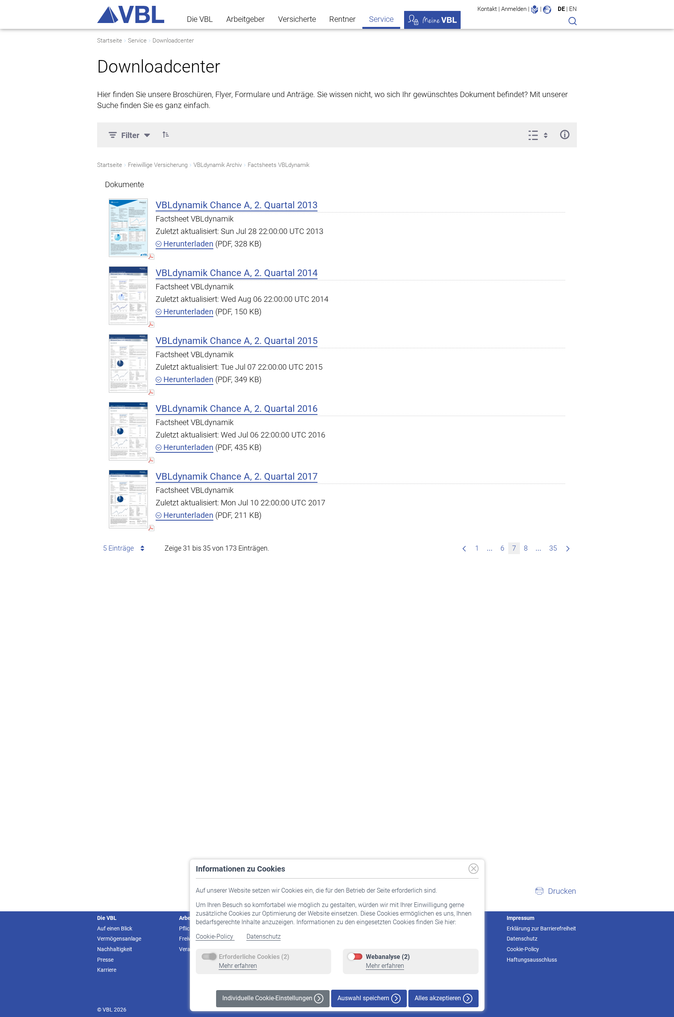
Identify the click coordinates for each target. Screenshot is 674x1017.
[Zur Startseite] (130, 14)
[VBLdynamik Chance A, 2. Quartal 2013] (128, 227)
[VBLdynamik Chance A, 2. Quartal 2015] (128, 363)
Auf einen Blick (114, 928)
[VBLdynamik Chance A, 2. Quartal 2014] (128, 295)
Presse (105, 960)
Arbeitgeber (245, 19)
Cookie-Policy (215, 936)
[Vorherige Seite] (464, 548)
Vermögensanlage (119, 938)
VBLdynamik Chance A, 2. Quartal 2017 (236, 476)
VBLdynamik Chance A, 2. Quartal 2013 (236, 205)
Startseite (109, 40)
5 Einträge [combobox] (118, 548)
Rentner (342, 19)
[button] (166, 134)
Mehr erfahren (238, 965)
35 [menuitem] (553, 548)
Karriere (106, 970)
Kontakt (487, 8)
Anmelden (514, 8)
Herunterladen (187, 243)
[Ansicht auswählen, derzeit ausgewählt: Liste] (540, 134)
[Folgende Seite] (568, 548)
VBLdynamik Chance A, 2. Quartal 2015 (236, 340)
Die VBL (200, 19)
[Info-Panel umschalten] (564, 134)
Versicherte (297, 19)
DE (561, 8)
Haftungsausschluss (532, 960)
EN (573, 8)
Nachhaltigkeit (114, 949)
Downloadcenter (173, 40)
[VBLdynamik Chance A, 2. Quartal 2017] (128, 499)
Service (381, 19)
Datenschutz (264, 936)
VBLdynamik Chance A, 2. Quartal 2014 (236, 273)
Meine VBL (432, 20)
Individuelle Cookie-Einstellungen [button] (268, 998)
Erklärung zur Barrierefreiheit (541, 928)
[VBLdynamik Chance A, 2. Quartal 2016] (128, 431)
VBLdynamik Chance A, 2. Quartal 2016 (236, 408)
